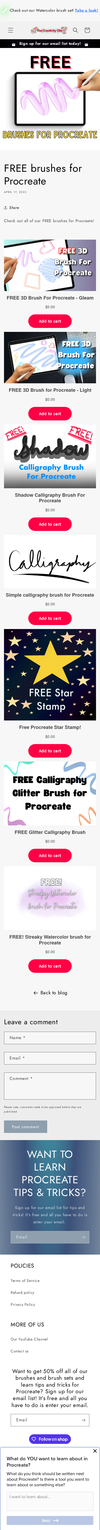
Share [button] (14, 212)
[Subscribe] (83, 1242)
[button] (11, 30)
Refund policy (22, 1297)
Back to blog (54, 997)
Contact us (20, 1355)
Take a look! (57, 24)
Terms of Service (25, 1285)
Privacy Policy (23, 1309)
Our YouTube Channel (29, 1343)
